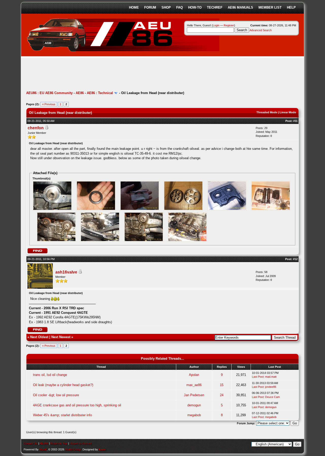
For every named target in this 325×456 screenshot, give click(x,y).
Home (134, 7)
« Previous (48, 104)
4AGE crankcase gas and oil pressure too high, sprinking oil (77, 405)
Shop (166, 7)
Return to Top (59, 443)
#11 (295, 120)
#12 (295, 259)
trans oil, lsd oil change (50, 375)
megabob (194, 415)
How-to (195, 7)
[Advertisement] (118, 74)
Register (229, 25)
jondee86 (270, 386)
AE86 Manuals (240, 7)
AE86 (80, 93)
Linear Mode (288, 112)
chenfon (36, 128)
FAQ (179, 7)
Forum (150, 7)
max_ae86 (194, 385)
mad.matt (271, 376)
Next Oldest (39, 337)
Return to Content (80, 443)
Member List (270, 7)
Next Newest (60, 337)
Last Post (258, 376)
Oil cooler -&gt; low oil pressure (56, 395)
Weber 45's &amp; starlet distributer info (62, 415)
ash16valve (66, 272)
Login (216, 25)
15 (221, 385)
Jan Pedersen (194, 395)
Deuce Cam (272, 396)
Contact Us (31, 443)
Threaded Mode (266, 112)
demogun (194, 405)
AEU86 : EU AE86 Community (49, 93)
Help (291, 7)
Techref (214, 7)
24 (221, 395)
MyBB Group (73, 449)
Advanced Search (261, 30)
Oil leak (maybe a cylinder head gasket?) (63, 385)
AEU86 (44, 443)
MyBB (43, 449)
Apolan (194, 375)
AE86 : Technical (100, 93)
